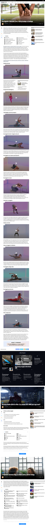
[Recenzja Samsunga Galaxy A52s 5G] (11, 369)
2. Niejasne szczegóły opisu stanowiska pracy (22, 491)
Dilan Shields (6, 23)
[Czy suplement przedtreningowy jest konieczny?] (32, 413)
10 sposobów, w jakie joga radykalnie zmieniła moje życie (22, 87)
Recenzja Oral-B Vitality (6, 364)
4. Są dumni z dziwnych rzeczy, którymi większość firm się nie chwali (22, 494)
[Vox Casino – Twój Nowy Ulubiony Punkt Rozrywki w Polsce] (32, 490)
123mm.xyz (4, 2)
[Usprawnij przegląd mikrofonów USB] (23, 360)
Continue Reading (22, 453)
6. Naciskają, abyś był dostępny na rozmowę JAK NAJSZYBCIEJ (21, 495)
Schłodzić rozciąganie (8, 41)
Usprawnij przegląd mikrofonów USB (23, 367)
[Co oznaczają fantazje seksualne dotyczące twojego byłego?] (33, 37)
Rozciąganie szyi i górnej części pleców (10, 40)
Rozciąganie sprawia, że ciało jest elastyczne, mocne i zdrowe (12, 46)
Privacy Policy (10, 0)
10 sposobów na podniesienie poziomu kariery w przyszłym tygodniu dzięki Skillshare (39, 33)
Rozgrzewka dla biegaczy (20, 37)
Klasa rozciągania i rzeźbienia (8, 42)
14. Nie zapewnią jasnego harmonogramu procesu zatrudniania (22, 503)
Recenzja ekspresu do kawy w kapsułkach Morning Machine (37, 375)
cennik (6, 439)
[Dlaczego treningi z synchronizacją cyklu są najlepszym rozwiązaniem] (19, 84)
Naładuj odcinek (7, 37)
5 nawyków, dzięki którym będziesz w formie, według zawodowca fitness (22, 89)
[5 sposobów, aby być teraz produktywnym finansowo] (33, 30)
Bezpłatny (6, 437)
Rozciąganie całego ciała (21, 42)
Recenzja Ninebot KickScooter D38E (37, 359)
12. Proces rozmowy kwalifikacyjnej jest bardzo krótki (22, 501)
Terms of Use (14, 0)
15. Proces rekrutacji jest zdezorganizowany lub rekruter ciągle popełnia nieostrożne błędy (9, 506)
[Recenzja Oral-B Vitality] (7, 361)
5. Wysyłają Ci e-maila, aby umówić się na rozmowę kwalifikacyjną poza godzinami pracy (9, 496)
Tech (34, 357)
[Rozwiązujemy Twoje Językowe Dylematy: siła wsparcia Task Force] (32, 484)
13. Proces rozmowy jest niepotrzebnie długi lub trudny (9, 503)
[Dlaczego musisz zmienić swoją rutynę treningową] (32, 497)
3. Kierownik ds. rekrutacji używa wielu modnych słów (9, 494)
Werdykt (18, 439)
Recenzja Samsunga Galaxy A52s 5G (5, 368)
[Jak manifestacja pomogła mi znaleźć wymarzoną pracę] (32, 417)
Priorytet (19, 437)
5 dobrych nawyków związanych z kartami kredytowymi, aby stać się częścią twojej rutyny (39, 427)
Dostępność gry (20, 438)
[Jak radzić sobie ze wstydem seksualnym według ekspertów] (33, 40)
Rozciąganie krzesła (20, 40)
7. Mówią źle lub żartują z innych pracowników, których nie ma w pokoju (9, 498)
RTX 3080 (6, 438)
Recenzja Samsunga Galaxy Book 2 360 (5, 375)
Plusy (18, 433)
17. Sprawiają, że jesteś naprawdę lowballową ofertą (9, 508)
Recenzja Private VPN (27, 374)
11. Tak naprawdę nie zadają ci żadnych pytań (9, 501)
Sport (2, 19)
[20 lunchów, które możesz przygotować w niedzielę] (32, 494)
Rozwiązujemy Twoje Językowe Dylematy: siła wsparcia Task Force (39, 483)
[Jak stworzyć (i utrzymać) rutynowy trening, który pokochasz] (32, 423)
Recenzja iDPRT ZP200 (16, 374)
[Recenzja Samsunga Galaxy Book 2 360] (33, 43)
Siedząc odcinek (20, 41)
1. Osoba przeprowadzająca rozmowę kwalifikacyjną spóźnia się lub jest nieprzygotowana (9, 491)
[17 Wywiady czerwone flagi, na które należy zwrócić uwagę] (32, 420)
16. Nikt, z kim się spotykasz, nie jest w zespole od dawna (22, 505)
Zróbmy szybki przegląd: (8, 433)
